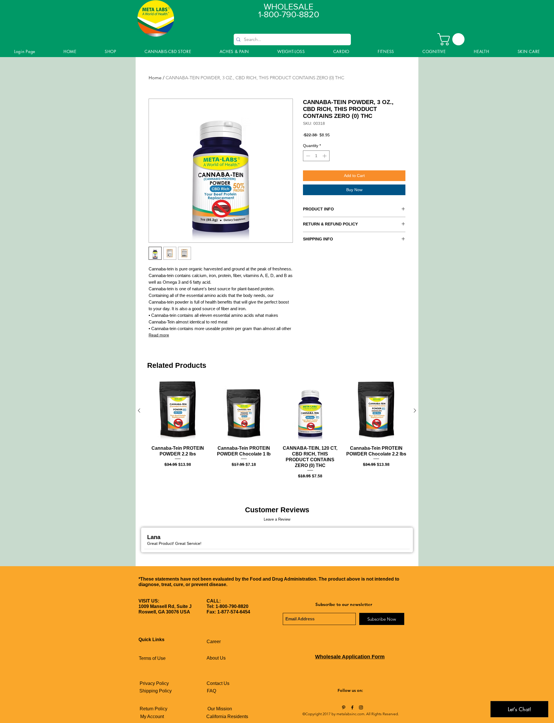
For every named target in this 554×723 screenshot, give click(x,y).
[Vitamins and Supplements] (343, 707)
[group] (277, 429)
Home (155, 77)
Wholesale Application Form (350, 657)
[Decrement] (307, 156)
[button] (452, 39)
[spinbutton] (316, 156)
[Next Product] (414, 410)
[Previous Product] (139, 410)
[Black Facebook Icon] (352, 707)
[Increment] (325, 156)
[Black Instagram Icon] (361, 707)
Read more (159, 335)
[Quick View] (177, 411)
